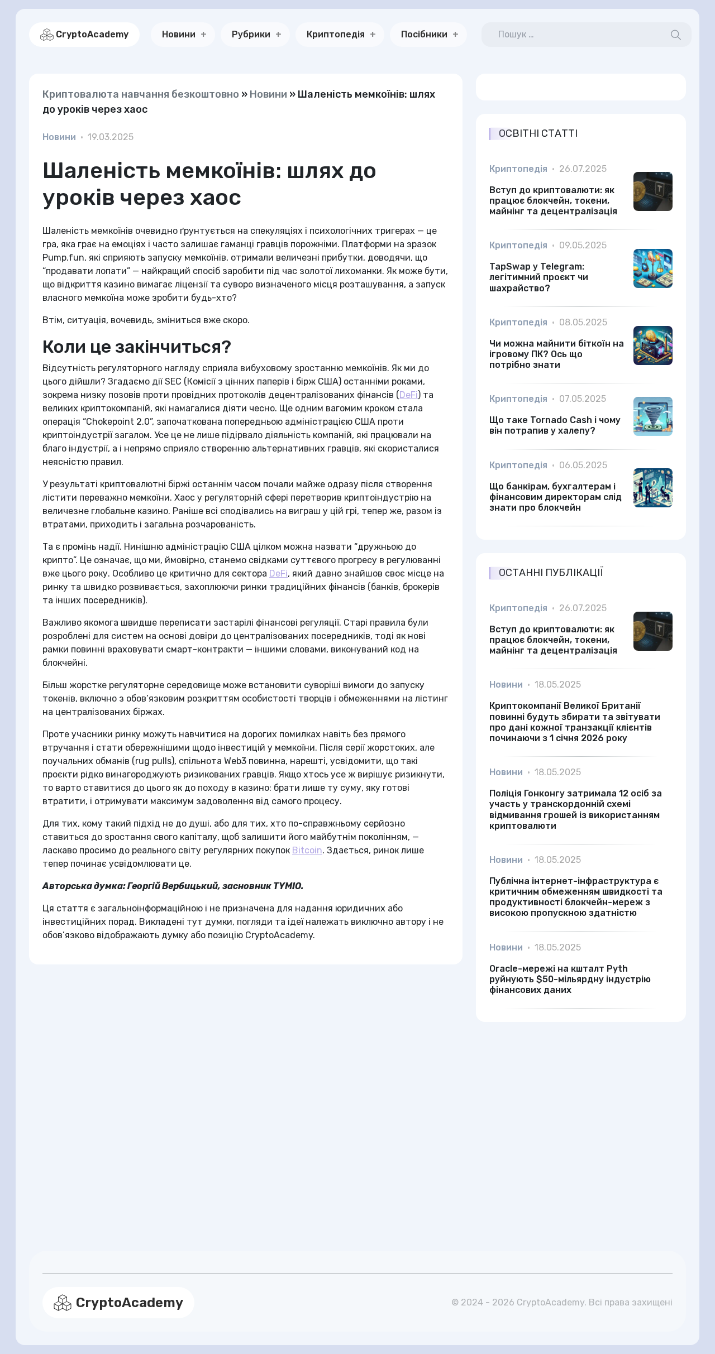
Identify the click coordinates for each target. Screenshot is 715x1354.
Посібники (424, 34)
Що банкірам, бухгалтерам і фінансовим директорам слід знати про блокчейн (555, 497)
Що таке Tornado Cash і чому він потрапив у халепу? (555, 425)
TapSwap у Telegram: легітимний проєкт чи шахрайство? (538, 277)
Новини (179, 34)
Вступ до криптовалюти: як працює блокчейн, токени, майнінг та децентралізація (553, 201)
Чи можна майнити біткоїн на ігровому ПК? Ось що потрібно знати (556, 354)
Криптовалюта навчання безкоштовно (140, 94)
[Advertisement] (246, 1094)
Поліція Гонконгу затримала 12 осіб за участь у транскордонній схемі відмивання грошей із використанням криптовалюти (575, 809)
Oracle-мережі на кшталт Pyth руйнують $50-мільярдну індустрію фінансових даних (570, 979)
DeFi (408, 395)
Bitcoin (307, 850)
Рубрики (251, 34)
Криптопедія (336, 34)
